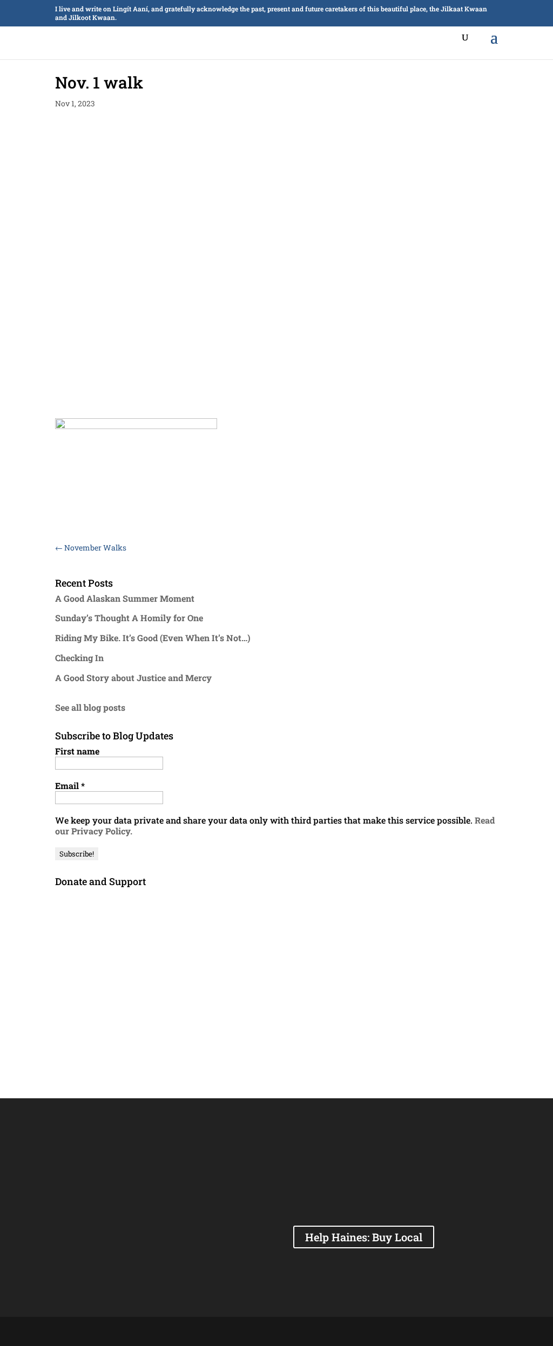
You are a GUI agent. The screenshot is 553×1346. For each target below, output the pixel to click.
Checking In (79, 657)
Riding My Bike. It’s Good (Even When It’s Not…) (153, 637)
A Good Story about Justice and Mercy (133, 677)
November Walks (90, 547)
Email (70, 785)
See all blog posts (90, 707)
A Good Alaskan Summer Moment (124, 598)
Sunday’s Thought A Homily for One (129, 617)
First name (77, 751)
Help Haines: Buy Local (363, 1237)
